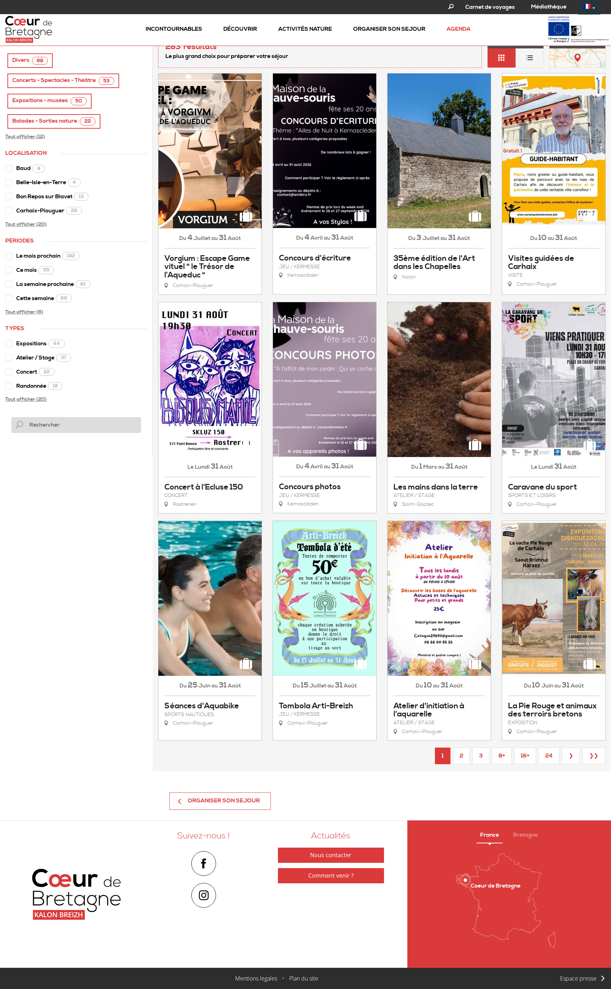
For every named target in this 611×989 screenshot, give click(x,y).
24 (549, 755)
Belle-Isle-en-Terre (46, 182)
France (489, 834)
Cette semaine (41, 298)
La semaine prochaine (51, 284)
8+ (502, 755)
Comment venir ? (331, 875)
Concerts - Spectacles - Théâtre (61, 80)
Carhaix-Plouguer (46, 210)
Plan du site (303, 978)
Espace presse (578, 978)
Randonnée (37, 386)
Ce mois (33, 270)
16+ (525, 755)
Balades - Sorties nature (51, 121)
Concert (33, 371)
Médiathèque (548, 6)
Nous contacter (330, 855)
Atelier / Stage (41, 357)
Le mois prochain (45, 255)
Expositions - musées (47, 100)
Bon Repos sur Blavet (50, 196)
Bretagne (525, 834)
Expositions (38, 343)
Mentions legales (256, 978)
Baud (28, 168)
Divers (27, 60)
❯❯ (593, 755)
